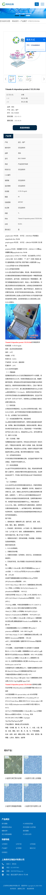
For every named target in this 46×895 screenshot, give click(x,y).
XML (40, 886)
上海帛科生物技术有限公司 (11, 886)
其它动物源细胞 (7, 834)
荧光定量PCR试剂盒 (29, 827)
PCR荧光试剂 (27, 834)
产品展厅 (24, 21)
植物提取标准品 (7, 827)
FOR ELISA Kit (34, 21)
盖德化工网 (21, 889)
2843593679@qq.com (17, 871)
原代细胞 (4, 824)
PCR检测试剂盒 (28, 824)
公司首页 (4, 844)
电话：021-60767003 (12, 867)
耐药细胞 (26, 831)
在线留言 (4, 852)
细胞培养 (4, 831)
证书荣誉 (18, 848)
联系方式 (33, 848)
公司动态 (33, 844)
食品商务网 (30, 889)
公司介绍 (18, 844)
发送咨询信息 (25, 128)
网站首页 (15, 21)
